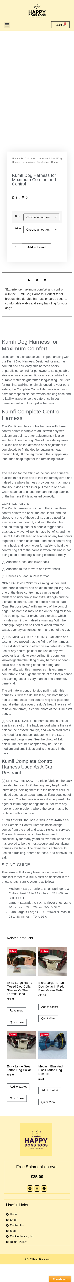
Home (15, 158)
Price (18, 228)
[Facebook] (30, 1188)
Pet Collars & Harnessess (34, 158)
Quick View (17, 1022)
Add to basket (36, 247)
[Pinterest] (44, 1188)
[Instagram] (37, 1188)
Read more (16, 1010)
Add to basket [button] (49, 1006)
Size (17, 216)
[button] (7, 25)
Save (14, 951)
